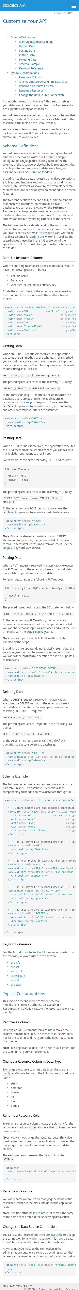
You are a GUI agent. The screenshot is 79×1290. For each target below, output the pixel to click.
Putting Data (27, 55)
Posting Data (27, 50)
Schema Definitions (23, 37)
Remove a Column (30, 77)
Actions (34, 237)
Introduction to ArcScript (28, 952)
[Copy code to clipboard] (73, 307)
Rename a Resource (31, 90)
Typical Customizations (25, 73)
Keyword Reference (31, 68)
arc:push (31, 402)
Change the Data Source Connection (41, 95)
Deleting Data (27, 59)
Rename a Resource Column (36, 86)
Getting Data (27, 46)
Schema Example (29, 64)
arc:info (20, 291)
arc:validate (34, 632)
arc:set (15, 967)
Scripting (36, 172)
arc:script (16, 971)
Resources (49, 233)
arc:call (7, 652)
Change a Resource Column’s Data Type (43, 81)
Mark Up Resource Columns (36, 42)
